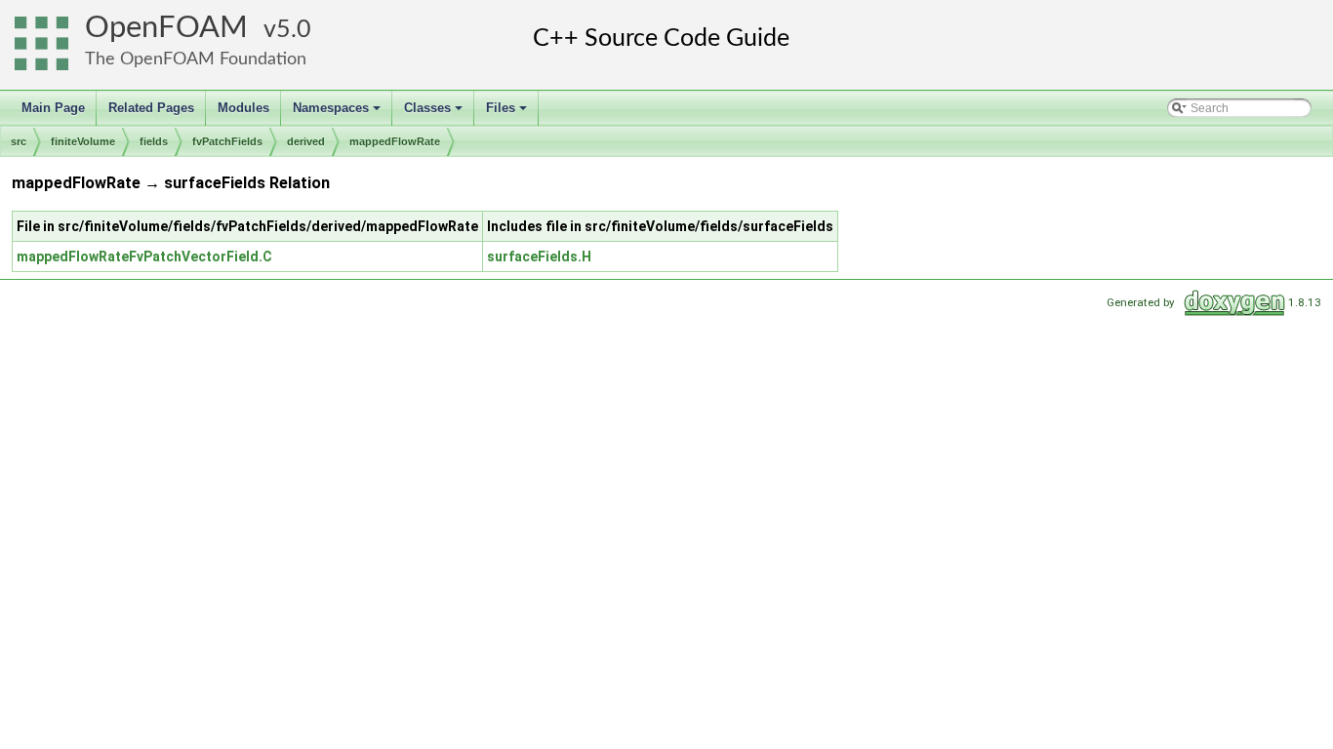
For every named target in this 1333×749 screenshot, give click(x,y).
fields (154, 141)
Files (508, 113)
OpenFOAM (166, 28)
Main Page (53, 107)
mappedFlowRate (394, 141)
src (18, 141)
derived (306, 141)
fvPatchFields (227, 141)
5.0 (293, 30)
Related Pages (151, 107)
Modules (243, 107)
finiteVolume (83, 141)
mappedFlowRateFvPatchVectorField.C (144, 256)
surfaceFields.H (539, 256)
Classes (434, 113)
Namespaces (338, 113)
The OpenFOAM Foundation (195, 59)
